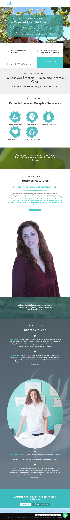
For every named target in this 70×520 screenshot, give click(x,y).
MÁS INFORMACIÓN (41, 504)
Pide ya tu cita (50, 62)
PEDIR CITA (25, 504)
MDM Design (58, 517)
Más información (35, 210)
